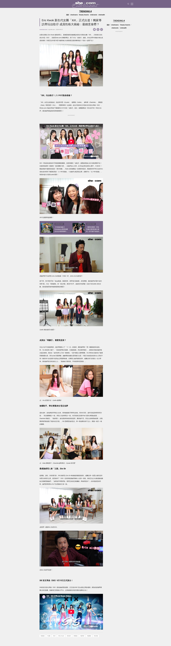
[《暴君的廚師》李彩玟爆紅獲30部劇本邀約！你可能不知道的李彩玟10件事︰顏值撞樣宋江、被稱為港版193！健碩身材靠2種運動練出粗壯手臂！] (78, 228)
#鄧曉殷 (75, 636)
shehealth (101, 15)
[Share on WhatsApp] (98, 29)
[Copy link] (101, 29)
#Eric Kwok (61, 636)
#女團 (48, 636)
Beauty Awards (84, 15)
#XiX (54, 636)
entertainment (43, 29)
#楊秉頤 (89, 636)
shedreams (74, 15)
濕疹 (67, 15)
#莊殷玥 (69, 636)
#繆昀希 (82, 636)
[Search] (128, 4)
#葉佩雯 (43, 636)
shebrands (93, 15)
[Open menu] (132, 4)
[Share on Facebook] (94, 29)
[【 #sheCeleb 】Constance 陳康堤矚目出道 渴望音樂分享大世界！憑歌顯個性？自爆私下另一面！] (47, 228)
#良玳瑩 (96, 636)
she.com (52, 29)
